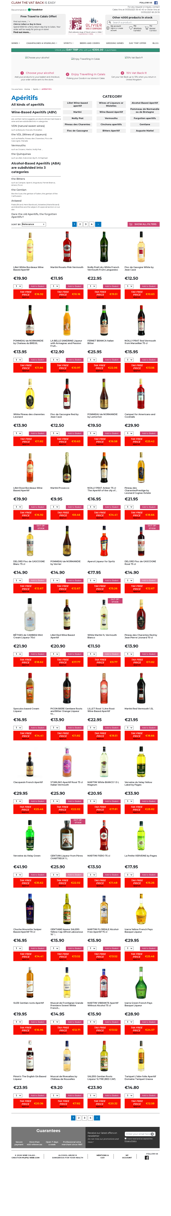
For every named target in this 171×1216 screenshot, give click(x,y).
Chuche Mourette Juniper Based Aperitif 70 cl (27, 930)
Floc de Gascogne (77, 130)
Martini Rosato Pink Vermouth (66, 267)
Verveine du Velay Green (26, 855)
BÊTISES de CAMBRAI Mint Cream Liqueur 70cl (28, 636)
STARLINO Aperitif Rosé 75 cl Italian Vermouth (66, 783)
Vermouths (111, 118)
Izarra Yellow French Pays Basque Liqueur (139, 930)
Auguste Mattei (145, 130)
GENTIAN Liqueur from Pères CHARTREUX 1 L (66, 857)
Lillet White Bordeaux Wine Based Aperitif (28, 268)
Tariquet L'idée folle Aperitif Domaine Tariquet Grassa (140, 1077)
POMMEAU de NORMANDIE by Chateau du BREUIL (28, 342)
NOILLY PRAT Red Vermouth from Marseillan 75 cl (140, 342)
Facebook (156, 2)
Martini (77, 112)
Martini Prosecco (59, 488)
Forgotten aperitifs (145, 118)
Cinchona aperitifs (111, 124)
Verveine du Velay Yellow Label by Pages (138, 783)
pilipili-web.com (30, 1158)
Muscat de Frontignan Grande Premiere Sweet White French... (66, 1005)
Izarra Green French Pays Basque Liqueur (138, 1004)
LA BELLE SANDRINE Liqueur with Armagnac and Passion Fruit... (66, 343)
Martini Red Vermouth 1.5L (139, 708)
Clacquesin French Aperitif (28, 782)
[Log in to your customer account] (108, 28)
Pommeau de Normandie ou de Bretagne (144, 110)
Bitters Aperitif (111, 130)
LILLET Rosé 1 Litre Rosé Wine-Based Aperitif (101, 709)
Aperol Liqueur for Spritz (101, 561)
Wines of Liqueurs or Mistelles (111, 104)
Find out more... (22, 32)
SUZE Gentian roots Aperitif (28, 1003)
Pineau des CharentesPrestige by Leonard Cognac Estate (138, 490)
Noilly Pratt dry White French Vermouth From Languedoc (103, 268)
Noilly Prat (77, 118)
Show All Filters (145, 224)
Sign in (113, 28)
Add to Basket (37, 286)
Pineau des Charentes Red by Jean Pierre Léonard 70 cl (141, 636)
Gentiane (145, 124)
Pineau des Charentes (77, 124)
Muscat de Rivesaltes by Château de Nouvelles (63, 1077)
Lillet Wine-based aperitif (77, 104)
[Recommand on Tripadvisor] (35, 10)
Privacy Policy (131, 1141)
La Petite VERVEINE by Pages (141, 855)
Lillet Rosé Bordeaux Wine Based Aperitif (27, 489)
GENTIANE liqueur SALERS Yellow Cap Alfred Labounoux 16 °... (66, 932)
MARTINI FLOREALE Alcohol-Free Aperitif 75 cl (103, 930)
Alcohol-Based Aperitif (145, 103)
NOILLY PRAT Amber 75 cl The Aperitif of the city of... (102, 489)
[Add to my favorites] (29, 246)
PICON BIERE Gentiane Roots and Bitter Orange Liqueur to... (66, 711)
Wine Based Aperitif (111, 112)
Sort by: (16, 224)
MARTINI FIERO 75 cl (99, 855)
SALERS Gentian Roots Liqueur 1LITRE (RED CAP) (101, 1077)
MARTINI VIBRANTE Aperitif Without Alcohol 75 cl (103, 1004)
